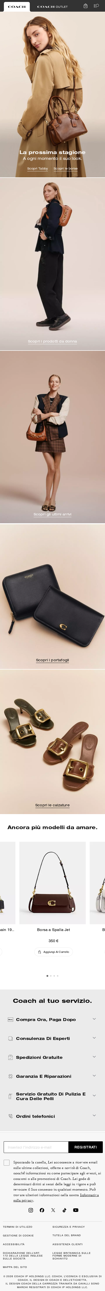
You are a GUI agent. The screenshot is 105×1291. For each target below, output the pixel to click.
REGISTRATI (85, 1147)
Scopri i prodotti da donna (52, 341)
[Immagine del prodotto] (52, 883)
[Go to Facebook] (42, 1211)
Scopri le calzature (52, 805)
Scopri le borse (66, 168)
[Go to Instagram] (31, 1211)
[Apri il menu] (95, 5)
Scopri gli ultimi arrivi (53, 514)
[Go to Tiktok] (64, 1211)
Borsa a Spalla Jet (53, 929)
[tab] (17, 7)
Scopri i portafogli (52, 660)
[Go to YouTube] (76, 1211)
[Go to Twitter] (53, 1211)
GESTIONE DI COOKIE (18, 1235)
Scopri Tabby (37, 168)
